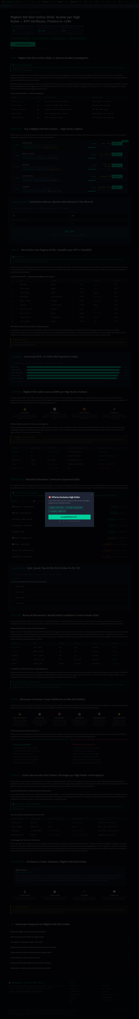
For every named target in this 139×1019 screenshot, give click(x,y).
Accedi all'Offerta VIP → (69, 517)
